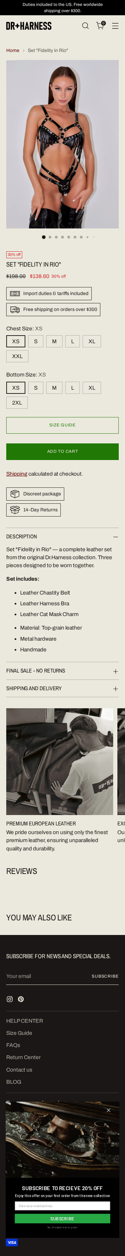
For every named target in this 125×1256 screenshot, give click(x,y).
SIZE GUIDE (62, 425)
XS (15, 341)
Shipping (16, 474)
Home (12, 50)
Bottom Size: (26, 375)
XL (92, 341)
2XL (17, 403)
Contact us (19, 1070)
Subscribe (105, 976)
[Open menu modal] (115, 26)
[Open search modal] (85, 26)
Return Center (23, 1057)
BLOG (13, 1082)
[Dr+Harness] (28, 26)
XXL (17, 356)
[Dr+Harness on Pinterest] (21, 1000)
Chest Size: (24, 328)
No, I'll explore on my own (62, 1227)
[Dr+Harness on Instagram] (10, 1000)
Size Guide (19, 1033)
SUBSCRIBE (62, 1218)
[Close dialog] (108, 1110)
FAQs (13, 1045)
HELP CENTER (24, 1021)
